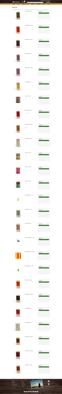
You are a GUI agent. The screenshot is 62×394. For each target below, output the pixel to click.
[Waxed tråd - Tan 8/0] (18, 101)
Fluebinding (32, 4)
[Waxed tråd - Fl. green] (18, 186)
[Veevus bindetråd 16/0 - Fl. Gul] (18, 200)
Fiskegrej (14, 4)
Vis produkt (44, 27)
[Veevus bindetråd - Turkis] (18, 214)
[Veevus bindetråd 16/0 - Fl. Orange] (18, 257)
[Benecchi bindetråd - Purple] (18, 73)
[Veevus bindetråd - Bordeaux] (18, 356)
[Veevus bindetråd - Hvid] (18, 328)
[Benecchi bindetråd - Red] (18, 115)
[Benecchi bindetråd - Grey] (18, 59)
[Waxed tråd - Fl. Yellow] (18, 158)
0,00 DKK (48, 2)
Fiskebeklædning (38, 4)
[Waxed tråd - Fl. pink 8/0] (18, 172)
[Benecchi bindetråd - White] (18, 144)
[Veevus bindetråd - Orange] (18, 285)
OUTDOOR (48, 4)
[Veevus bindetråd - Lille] (18, 229)
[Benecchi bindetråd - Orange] (18, 30)
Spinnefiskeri (23, 4)
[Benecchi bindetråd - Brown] (18, 45)
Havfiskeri (28, 4)
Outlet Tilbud (43, 4)
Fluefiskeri (18, 4)
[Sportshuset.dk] (16, 1)
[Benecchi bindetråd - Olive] (18, 16)
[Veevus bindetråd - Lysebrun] (18, 342)
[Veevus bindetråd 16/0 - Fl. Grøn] (18, 271)
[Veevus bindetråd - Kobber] (18, 370)
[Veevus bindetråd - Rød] (18, 313)
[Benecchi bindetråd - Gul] (18, 87)
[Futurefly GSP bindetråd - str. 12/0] (18, 243)
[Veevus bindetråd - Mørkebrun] (18, 299)
